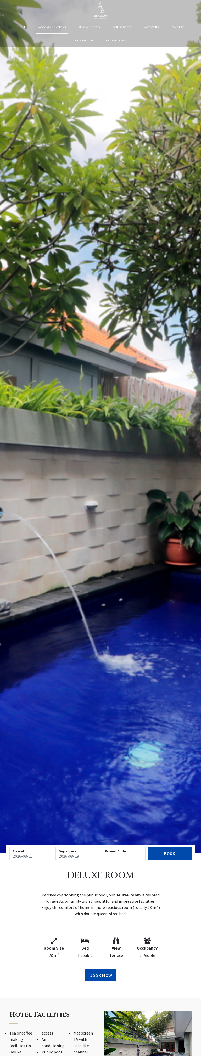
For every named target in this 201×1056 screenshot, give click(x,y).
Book (169, 853)
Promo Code (115, 851)
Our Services (122, 27)
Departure (68, 851)
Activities (151, 27)
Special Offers (89, 27)
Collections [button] (116, 40)
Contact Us (84, 40)
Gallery (178, 27)
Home (21, 27)
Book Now (100, 975)
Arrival (18, 851)
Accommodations (52, 27)
